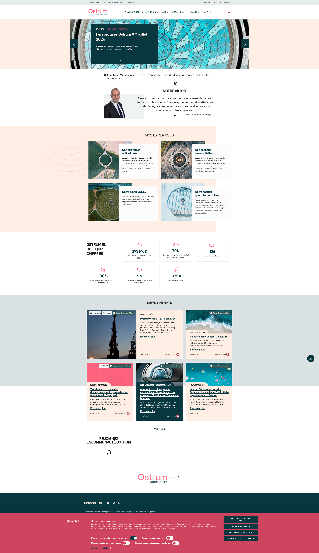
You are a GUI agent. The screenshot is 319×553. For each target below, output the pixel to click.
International (208, 2)
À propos (150, 12)
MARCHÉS (123, 29)
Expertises (178, 12)
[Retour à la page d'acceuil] (97, 14)
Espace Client (130, 2)
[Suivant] (245, 43)
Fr (219, 2)
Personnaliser (239, 527)
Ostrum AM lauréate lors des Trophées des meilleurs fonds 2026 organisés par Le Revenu (209, 392)
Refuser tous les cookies (241, 538)
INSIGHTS (112, 29)
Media (205, 12)
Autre (226, 2)
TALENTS (194, 12)
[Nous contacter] (310, 358)
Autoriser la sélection (240, 532)
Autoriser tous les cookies (240, 520)
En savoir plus (147, 337)
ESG (164, 12)
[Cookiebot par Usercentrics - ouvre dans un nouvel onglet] (73, 522)
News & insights (134, 12)
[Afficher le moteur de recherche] (229, 11)
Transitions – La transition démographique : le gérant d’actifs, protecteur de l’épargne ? (109, 392)
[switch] (169, 538)
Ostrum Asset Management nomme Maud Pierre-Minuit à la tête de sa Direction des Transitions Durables (159, 394)
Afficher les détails (99, 548)
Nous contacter (93, 2)
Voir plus (159, 429)
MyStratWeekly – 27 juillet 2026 (158, 319)
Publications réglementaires (112, 2)
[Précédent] (74, 43)
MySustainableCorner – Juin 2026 (208, 337)
